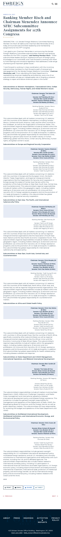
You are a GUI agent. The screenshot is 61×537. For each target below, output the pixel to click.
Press (17, 518)
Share (29, 487)
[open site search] (52, 4)
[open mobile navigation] (56, 4)
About (6, 518)
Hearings (29, 518)
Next (54, 496)
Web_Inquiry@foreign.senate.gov (37, 533)
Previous (8, 496)
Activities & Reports (42, 520)
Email (19, 487)
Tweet (40, 487)
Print (9, 487)
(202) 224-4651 (17, 533)
